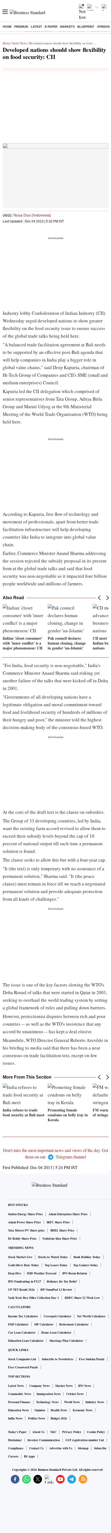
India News (20, 43)
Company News (39, 1386)
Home (7, 26)
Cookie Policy (96, 1432)
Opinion (103, 26)
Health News (59, 1410)
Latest (36, 26)
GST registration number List (84, 1440)
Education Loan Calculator (26, 1341)
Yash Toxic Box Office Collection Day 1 (33, 1298)
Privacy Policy (71, 1432)
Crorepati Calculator (57, 1316)
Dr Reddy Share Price (22, 1238)
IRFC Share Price (58, 1222)
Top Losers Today (56, 1265)
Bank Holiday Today (87, 1257)
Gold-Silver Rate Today (23, 1265)
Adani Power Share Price (24, 1222)
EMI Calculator (18, 1324)
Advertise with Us (60, 1448)
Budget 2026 (59, 1418)
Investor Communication (43, 1440)
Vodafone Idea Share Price (59, 1238)
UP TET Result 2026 (21, 1290)
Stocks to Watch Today (53, 1257)
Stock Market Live (20, 1257)
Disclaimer (15, 1440)
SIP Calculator (44, 1324)
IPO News (84, 1386)
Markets (67, 26)
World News (72, 1402)
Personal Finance (19, 1402)
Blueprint (85, 26)
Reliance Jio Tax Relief (62, 1281)
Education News (18, 1410)
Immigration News (49, 1394)
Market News (63, 1386)
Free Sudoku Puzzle (92, 1359)
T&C (53, 1432)
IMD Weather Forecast (42, 1273)
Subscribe (100, 1448)
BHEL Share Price (62, 1230)
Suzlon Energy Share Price (25, 1214)
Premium (21, 26)
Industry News (94, 1402)
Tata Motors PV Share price (26, 1230)
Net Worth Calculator (91, 1316)
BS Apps (29, 1456)
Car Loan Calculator (22, 1332)
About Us (38, 1432)
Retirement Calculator (74, 1324)
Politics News (36, 1418)
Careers (13, 1456)
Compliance (15, 1448)
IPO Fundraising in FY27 (24, 1281)
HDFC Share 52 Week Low (82, 1298)
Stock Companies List (22, 1359)
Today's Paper (17, 1432)
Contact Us (36, 1448)
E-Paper (51, 26)
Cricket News (75, 1394)
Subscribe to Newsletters (57, 1359)
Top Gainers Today (85, 1265)
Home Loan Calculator (56, 1332)
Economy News (82, 1410)
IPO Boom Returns (74, 1273)
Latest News (16, 1386)
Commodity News (19, 1394)
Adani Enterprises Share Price (68, 1214)
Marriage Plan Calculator (66, 1341)
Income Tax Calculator (23, 1316)
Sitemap (83, 1448)
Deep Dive (14, 1273)
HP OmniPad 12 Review (56, 1290)
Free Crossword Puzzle (23, 1367)
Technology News (47, 1402)
